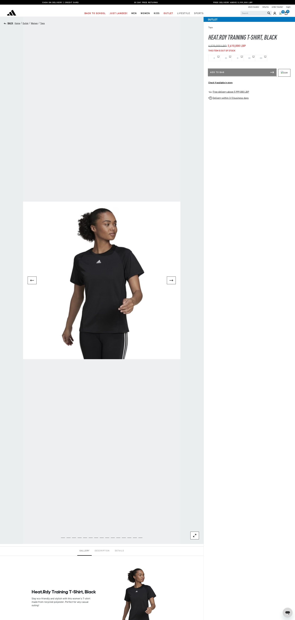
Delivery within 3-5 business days (231, 98)
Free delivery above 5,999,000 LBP (231, 92)
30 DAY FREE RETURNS (146, 3)
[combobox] (256, 13)
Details (119, 551)
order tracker (277, 7)
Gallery (84, 551)
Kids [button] (156, 13)
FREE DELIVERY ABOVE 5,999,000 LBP (233, 3)
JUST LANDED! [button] (118, 13)
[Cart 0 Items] (286, 13)
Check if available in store (220, 83)
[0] (280, 13)
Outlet (25, 23)
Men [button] (134, 13)
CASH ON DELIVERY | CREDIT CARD (60, 3)
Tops (42, 23)
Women (34, 23)
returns (265, 7)
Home (17, 23)
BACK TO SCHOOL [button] (95, 13)
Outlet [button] (168, 13)
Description (102, 551)
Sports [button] (199, 13)
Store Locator (253, 7)
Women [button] (145, 13)
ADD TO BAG (217, 72)
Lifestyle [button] (183, 13)
